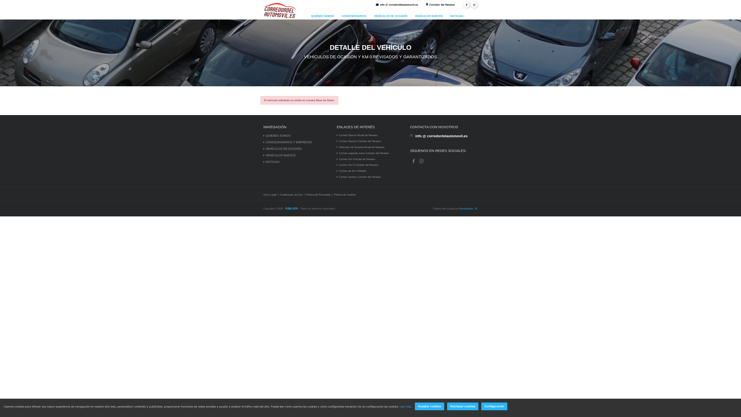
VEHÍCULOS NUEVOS (429, 16)
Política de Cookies (345, 194)
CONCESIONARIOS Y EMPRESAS (289, 142)
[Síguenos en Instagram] (474, 5)
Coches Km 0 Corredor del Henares (359, 165)
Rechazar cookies (462, 406)
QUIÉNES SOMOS (322, 16)
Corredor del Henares (442, 4)
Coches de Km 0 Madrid (352, 171)
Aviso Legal (270, 194)
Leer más (405, 406)
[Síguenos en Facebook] (466, 5)
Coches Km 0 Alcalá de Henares (357, 159)
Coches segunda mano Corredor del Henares (364, 153)
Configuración (494, 406)
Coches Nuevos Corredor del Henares (360, 141)
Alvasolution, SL (468, 208)
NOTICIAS (456, 16)
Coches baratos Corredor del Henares (360, 176)
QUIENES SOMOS (278, 135)
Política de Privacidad (318, 194)
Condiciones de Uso (291, 194)
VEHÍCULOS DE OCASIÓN (390, 16)
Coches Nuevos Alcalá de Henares (358, 135)
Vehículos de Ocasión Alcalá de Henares (362, 147)
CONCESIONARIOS (354, 16)
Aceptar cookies (429, 406)
